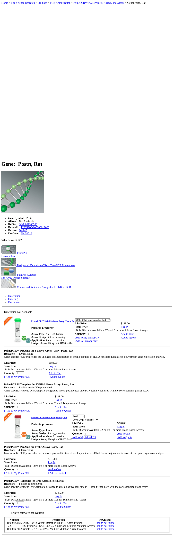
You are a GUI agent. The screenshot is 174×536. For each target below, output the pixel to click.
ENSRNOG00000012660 (35, 227)
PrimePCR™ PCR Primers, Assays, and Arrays (98, 2)
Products (42, 2)
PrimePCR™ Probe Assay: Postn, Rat (49, 417)
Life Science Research (23, 2)
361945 (23, 230)
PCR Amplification (60, 2)
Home (4, 2)
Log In (124, 326)
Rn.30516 (26, 233)
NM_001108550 (28, 224)
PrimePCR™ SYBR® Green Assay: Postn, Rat (53, 321)
